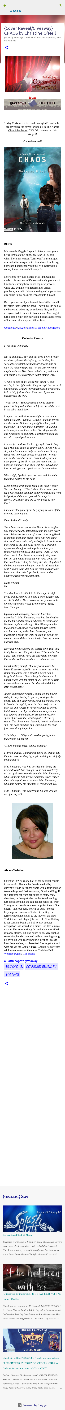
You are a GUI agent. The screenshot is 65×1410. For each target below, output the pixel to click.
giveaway (12, 974)
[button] (6, 47)
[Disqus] (32, 1040)
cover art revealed (41, 966)
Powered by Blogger (34, 1405)
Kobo (48, 327)
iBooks (56, 327)
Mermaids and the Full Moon (17, 1235)
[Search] (60, 5)
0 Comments (10, 40)
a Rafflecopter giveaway (20, 961)
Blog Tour (14, 966)
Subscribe (15, 11)
